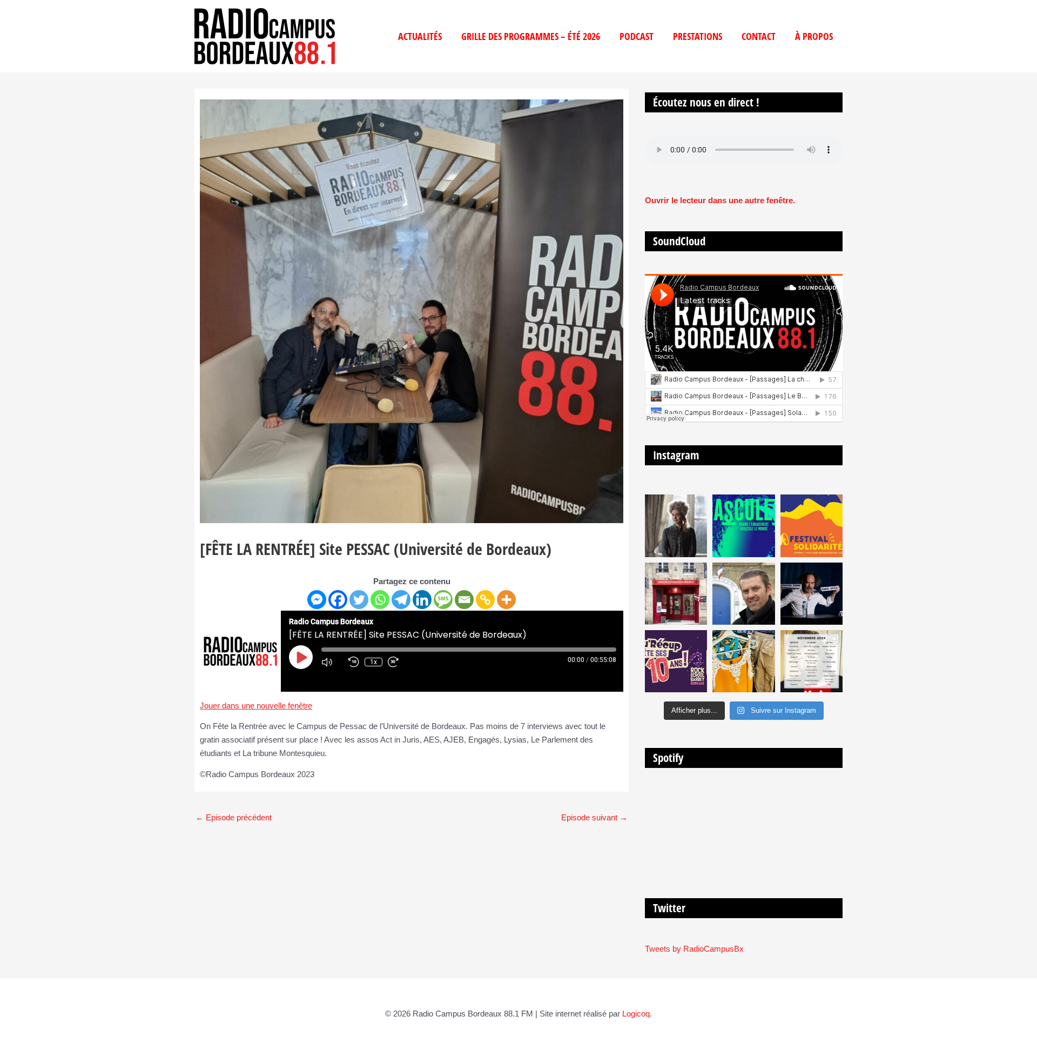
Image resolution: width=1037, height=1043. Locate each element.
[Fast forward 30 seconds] (398, 662)
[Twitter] (358, 599)
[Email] (464, 599)
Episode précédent (234, 817)
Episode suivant (594, 817)
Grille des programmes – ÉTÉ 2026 (530, 36)
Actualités (420, 36)
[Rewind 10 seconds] (353, 662)
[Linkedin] (422, 599)
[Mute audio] (332, 662)
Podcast (636, 36)
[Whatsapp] (380, 599)
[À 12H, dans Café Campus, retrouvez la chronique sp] (743, 594)
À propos (814, 36)
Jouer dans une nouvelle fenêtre (256, 705)
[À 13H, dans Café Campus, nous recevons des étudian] (743, 661)
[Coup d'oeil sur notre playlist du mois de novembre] (811, 661)
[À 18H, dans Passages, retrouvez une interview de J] (676, 525)
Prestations (697, 36)
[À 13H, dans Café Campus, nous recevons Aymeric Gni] (676, 594)
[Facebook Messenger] (316, 599)
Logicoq (636, 1013)
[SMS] (443, 599)
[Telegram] (401, 599)
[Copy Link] (485, 599)
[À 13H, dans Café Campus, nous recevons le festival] (743, 525)
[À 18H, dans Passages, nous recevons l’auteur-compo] (811, 594)
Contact (759, 36)
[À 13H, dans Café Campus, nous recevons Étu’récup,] (676, 661)
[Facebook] (337, 599)
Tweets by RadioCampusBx (694, 948)
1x (373, 662)
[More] (506, 599)
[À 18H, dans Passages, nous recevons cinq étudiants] (811, 525)
